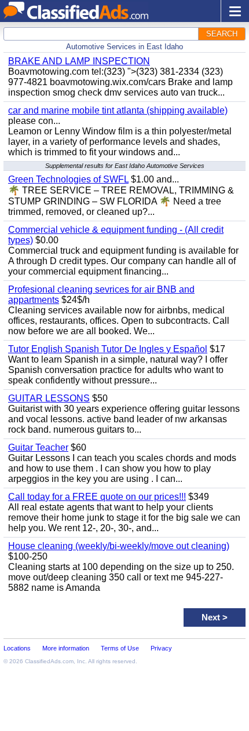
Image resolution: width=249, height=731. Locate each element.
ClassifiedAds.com (49, 661)
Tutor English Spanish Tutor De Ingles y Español (107, 349)
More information (65, 648)
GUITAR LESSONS (49, 398)
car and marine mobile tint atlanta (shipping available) (118, 110)
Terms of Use (120, 648)
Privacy (161, 648)
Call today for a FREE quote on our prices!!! (97, 497)
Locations (17, 648)
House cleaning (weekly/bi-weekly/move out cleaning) (118, 546)
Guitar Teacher (38, 447)
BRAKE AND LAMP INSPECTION (79, 61)
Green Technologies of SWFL (68, 179)
